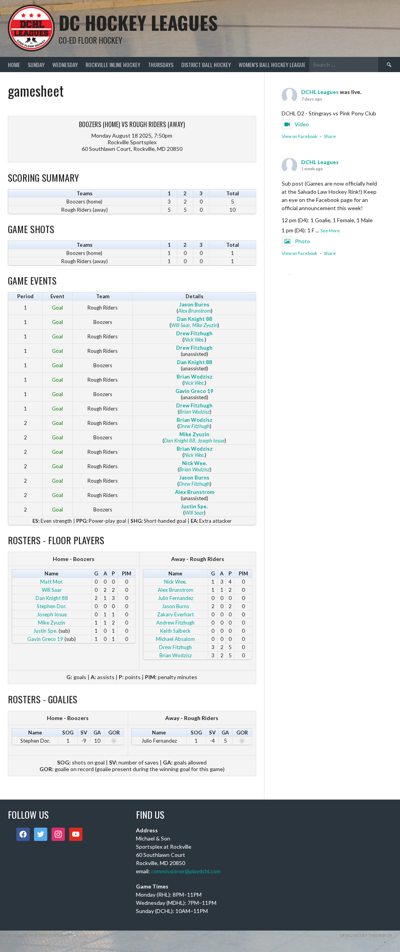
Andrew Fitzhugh (175, 622)
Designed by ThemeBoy (366, 935)
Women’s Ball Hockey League (272, 64)
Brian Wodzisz (194, 376)
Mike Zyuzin (194, 434)
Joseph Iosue (52, 614)
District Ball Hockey (206, 64)
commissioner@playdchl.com (186, 871)
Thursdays (160, 64)
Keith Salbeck (175, 631)
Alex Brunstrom (194, 311)
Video (302, 124)
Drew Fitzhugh (194, 333)
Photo (302, 241)
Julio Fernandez (175, 598)
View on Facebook (299, 136)
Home (14, 64)
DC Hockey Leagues (138, 22)
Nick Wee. (194, 339)
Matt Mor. (51, 582)
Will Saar (180, 325)
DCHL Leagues (320, 91)
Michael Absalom (175, 639)
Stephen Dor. (51, 606)
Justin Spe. (194, 506)
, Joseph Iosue (210, 440)
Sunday (36, 64)
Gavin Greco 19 (194, 391)
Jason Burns (194, 304)
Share (330, 136)
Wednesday (65, 64)
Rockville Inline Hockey (113, 64)
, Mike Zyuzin (204, 325)
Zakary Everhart (175, 614)
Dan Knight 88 (194, 319)
